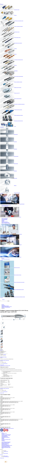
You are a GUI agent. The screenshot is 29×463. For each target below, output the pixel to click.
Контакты (1, 297)
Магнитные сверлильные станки (6, 447)
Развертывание (16, 163)
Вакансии (20, 234)
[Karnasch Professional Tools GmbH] (14, 2)
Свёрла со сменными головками (18, 26)
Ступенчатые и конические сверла (6, 434)
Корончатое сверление (5, 221)
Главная (1, 428)
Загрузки (3, 258)
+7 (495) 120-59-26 (5, 453)
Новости (20, 244)
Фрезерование (16, 134)
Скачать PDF (7, 360)
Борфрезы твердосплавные (17, 87)
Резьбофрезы (3, 440)
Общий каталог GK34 (17, 267)
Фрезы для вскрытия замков (5, 222)
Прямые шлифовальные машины (18, 115)
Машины (15, 185)
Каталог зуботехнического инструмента (19, 282)
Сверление (15, 141)
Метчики (15, 65)
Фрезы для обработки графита (6, 442)
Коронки (15, 15)
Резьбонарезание (16, 156)
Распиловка (15, 178)
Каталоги (1, 260)
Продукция (7, 428)
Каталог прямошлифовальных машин (19, 289)
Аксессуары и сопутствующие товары (5, 365)
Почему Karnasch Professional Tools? (6, 205)
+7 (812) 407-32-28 (5, 451)
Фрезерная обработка (4, 219)
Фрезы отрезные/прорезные (17, 98)
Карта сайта (4, 428)
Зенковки (15, 48)
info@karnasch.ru (5, 363)
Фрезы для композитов (5, 218)
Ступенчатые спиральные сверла (18, 59)
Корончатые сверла (16, 9)
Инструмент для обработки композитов (7, 445)
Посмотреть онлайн (2, 360)
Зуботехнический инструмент (18, 109)
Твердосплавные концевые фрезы (18, 76)
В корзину (2, 354)
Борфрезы (3, 220)
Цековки (3, 438)
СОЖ (15, 126)
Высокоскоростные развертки (5, 437)
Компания (1, 193)
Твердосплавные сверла (17, 37)
